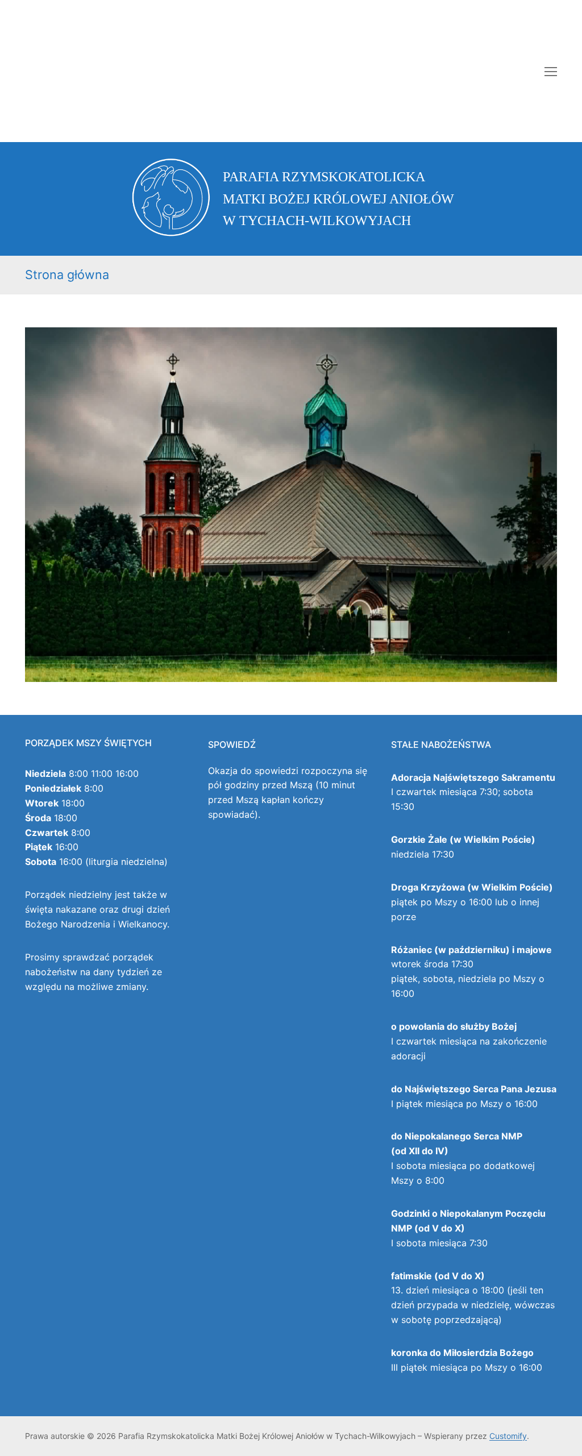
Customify (508, 1436)
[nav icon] (550, 71)
